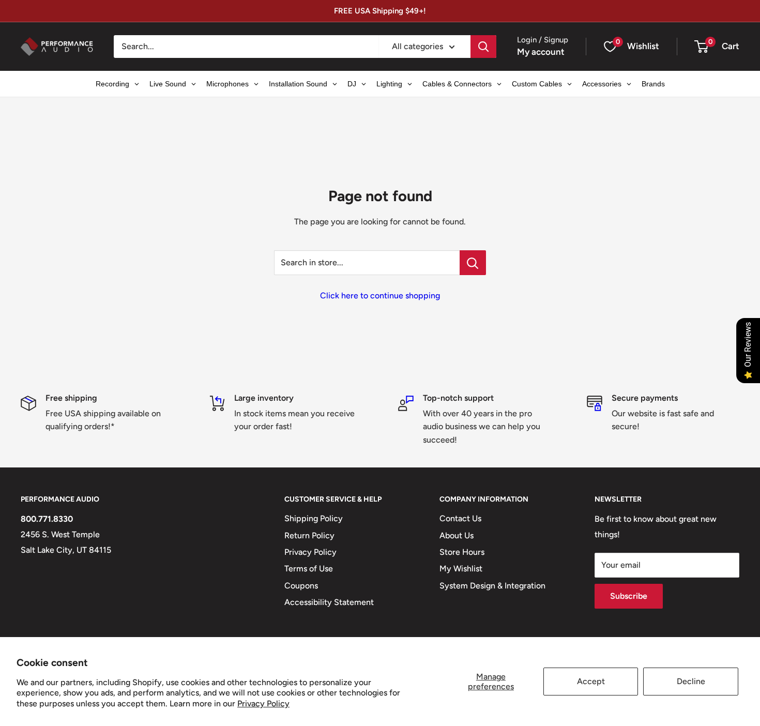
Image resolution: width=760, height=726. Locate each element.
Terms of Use (308, 568)
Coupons (301, 586)
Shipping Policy (313, 518)
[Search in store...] (473, 262)
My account (541, 52)
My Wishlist (460, 568)
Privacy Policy (263, 703)
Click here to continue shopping (380, 295)
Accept (591, 681)
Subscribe (628, 596)
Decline (691, 681)
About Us (456, 535)
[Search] (483, 46)
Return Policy (309, 535)
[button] (701, 46)
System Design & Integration (492, 586)
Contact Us (460, 518)
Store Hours (461, 552)
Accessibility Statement (329, 602)
